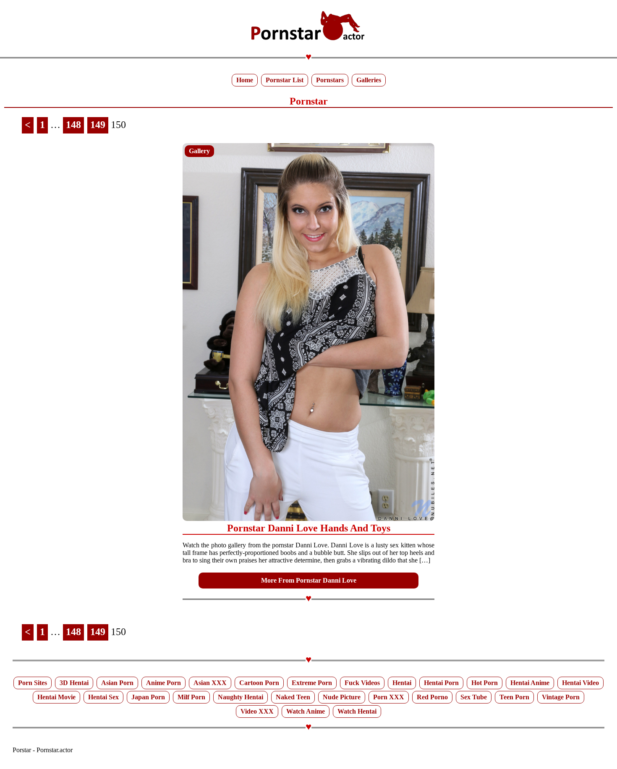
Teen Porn (514, 697)
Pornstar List (284, 80)
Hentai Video (580, 682)
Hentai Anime (529, 682)
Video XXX (257, 711)
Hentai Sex (103, 697)
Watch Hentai (356, 711)
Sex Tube (473, 697)
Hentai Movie (56, 697)
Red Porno (432, 697)
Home (244, 80)
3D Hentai (74, 682)
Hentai (401, 682)
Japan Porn (148, 697)
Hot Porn (484, 682)
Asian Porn (117, 682)
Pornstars (330, 80)
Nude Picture (342, 697)
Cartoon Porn (259, 682)
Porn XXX (388, 697)
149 (97, 124)
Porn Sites (32, 682)
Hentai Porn (441, 682)
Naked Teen (293, 697)
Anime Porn (163, 682)
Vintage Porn (561, 697)
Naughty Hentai (240, 697)
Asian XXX (210, 682)
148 (73, 124)
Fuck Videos (362, 682)
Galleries (368, 80)
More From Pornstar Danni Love (308, 580)
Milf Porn (191, 697)
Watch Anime (305, 711)
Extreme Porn (312, 682)
